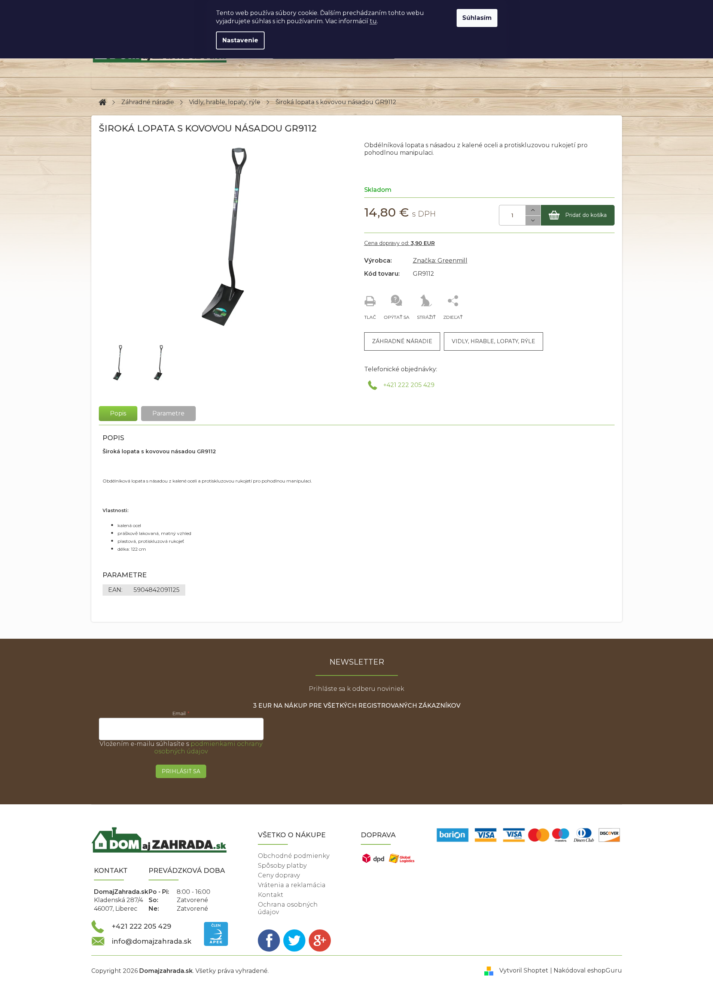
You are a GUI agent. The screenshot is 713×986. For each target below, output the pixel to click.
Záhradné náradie (402, 341)
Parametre (168, 413)
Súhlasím (477, 17)
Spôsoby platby (282, 865)
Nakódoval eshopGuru (588, 970)
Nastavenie (240, 40)
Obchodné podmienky (293, 855)
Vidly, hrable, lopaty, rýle (493, 341)
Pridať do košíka (586, 215)
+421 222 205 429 (409, 384)
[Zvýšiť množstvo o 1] (532, 210)
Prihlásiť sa (181, 771)
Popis (118, 413)
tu (373, 21)
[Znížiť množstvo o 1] (532, 221)
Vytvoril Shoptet (523, 970)
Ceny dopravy (279, 875)
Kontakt (270, 894)
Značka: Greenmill (440, 260)
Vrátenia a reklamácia (292, 885)
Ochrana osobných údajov (288, 908)
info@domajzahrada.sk (151, 941)
